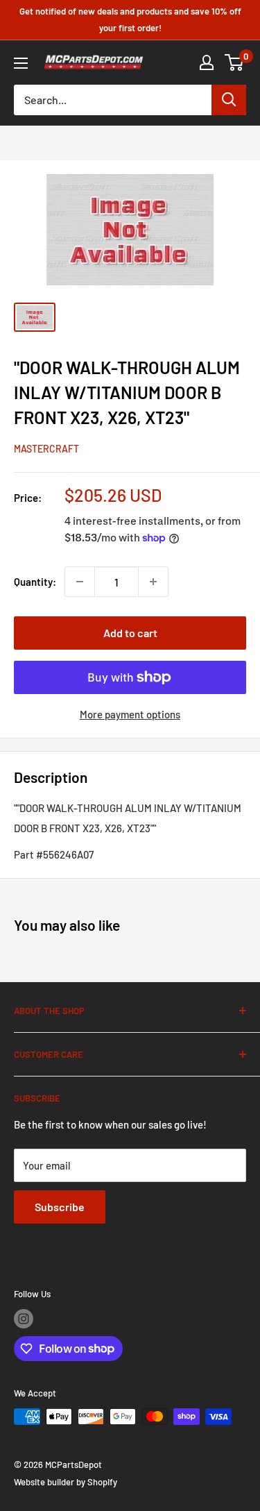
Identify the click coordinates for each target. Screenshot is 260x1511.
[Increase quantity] (153, 581)
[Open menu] (21, 63)
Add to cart (130, 632)
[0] (234, 62)
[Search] (228, 100)
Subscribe (60, 1206)
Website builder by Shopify (65, 1481)
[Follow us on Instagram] (23, 1318)
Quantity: (35, 581)
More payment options (130, 714)
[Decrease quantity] (79, 581)
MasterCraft (46, 449)
